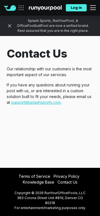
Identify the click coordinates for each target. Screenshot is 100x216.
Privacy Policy (66, 176)
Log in (76, 8)
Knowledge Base (38, 182)
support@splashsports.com (36, 102)
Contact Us (68, 182)
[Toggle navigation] (91, 7)
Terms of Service (34, 176)
